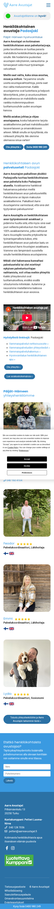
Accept (27, 459)
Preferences (27, 473)
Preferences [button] (24, 451)
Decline (27, 466)
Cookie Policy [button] (13, 448)
